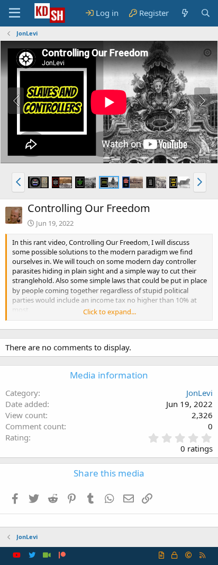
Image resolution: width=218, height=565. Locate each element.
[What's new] (184, 13)
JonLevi (199, 392)
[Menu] (14, 13)
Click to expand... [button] (109, 311)
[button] (18, 182)
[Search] (205, 13)
